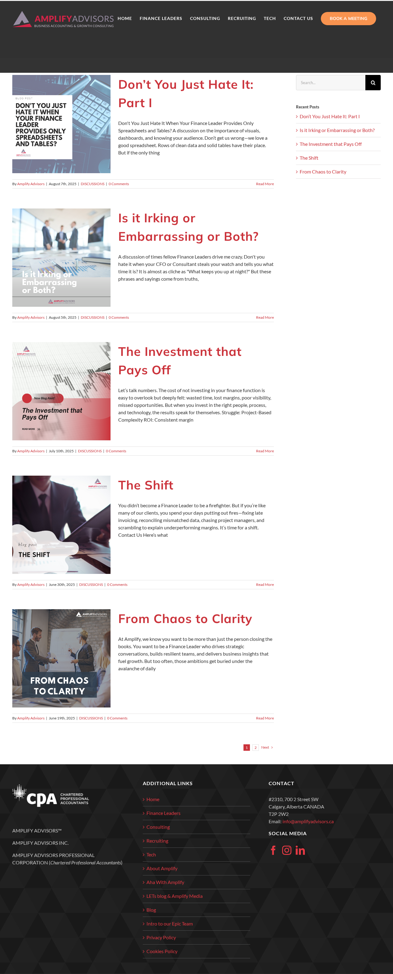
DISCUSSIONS (92, 183)
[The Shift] (61, 525)
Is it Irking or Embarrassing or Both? (337, 130)
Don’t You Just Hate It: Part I (330, 116)
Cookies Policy (161, 951)
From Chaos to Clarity (185, 618)
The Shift (145, 485)
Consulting (158, 827)
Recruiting (157, 840)
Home (152, 799)
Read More (265, 183)
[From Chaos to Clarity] (61, 658)
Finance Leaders (163, 813)
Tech (151, 854)
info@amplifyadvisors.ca (308, 821)
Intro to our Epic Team (169, 923)
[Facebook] (273, 850)
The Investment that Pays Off (331, 144)
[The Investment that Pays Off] (61, 391)
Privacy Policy (161, 937)
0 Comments (119, 183)
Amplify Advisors (31, 183)
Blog (151, 910)
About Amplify (161, 868)
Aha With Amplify (165, 882)
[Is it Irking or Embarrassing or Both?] (61, 257)
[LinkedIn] (300, 850)
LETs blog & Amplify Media (174, 896)
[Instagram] (286, 850)
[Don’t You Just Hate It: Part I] (61, 124)
